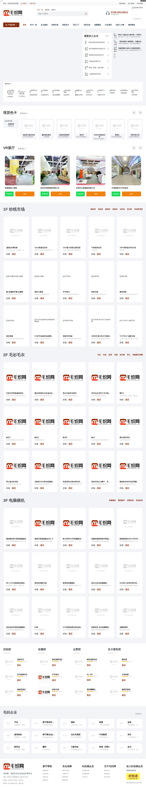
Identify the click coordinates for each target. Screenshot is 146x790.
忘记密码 (45, 773)
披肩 (110, 355)
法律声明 (65, 773)
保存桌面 (140, 3)
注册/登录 (46, 770)
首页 (24, 25)
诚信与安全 (65, 770)
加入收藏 (131, 3)
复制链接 (9, 194)
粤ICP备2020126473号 (134, 783)
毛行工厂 (76, 25)
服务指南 (122, 3)
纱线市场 (55, 25)
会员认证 (45, 777)
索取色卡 (11, 128)
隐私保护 (65, 780)
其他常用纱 (138, 209)
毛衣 (99, 355)
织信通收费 (85, 773)
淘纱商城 (131, 25)
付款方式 (85, 777)
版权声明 (65, 777)
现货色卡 (65, 25)
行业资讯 (108, 25)
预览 (24, 194)
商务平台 (45, 780)
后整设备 (130, 500)
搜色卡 (53, 10)
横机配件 (121, 500)
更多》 (107, 36)
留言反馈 (107, 777)
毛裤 (116, 355)
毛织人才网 (120, 25)
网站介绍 (107, 770)
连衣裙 (122, 355)
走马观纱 (44, 25)
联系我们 (107, 773)
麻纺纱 (93, 209)
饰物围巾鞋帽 (138, 355)
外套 (104, 355)
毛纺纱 (100, 209)
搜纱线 (47, 10)
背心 (128, 355)
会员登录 (24, 3)
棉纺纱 (107, 209)
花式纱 (129, 209)
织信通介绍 (85, 770)
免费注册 (32, 3)
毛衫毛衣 (87, 25)
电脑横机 (97, 25)
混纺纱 (115, 209)
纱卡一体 (40, 10)
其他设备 (139, 500)
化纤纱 (122, 209)
